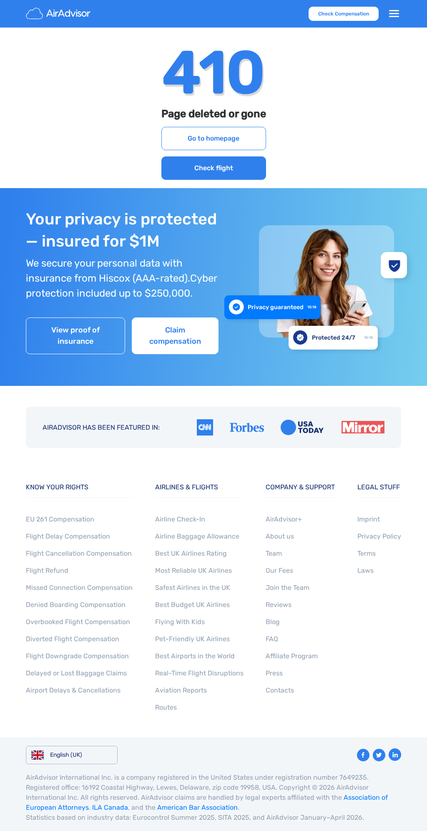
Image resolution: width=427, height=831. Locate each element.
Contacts (280, 690)
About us (280, 536)
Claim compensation (175, 335)
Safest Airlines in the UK (192, 588)
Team (274, 553)
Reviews (278, 605)
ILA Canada (110, 807)
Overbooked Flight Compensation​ (78, 622)
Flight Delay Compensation (68, 536)
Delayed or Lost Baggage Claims (76, 673)
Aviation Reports (181, 690)
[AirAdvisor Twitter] (379, 755)
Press (274, 673)
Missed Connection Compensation (79, 588)
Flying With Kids (180, 622)
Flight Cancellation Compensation (79, 553)
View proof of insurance (75, 335)
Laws (365, 570)
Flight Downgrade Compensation (77, 656)
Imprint (368, 519)
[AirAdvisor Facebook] (363, 755)
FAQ (272, 639)
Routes (166, 707)
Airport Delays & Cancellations (73, 690)
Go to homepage (213, 138)
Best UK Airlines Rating (191, 553)
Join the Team (287, 588)
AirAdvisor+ (284, 519)
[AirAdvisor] (59, 13)
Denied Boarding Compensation (76, 605)
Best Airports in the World (195, 656)
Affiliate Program (292, 656)
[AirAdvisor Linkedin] (395, 754)
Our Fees (279, 570)
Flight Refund (47, 570)
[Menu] (394, 14)
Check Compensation (343, 14)
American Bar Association (197, 807)
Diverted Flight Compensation (72, 639)
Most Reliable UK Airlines (193, 570)
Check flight (213, 168)
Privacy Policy (379, 536)
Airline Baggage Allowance (197, 536)
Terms (366, 553)
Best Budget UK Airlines (192, 605)
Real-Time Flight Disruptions (199, 673)
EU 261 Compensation (60, 519)
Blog (273, 622)
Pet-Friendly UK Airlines (192, 639)
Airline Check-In (180, 519)
